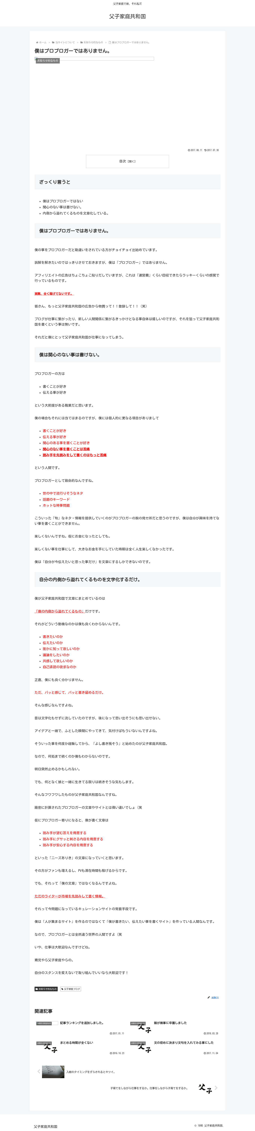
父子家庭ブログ (72, 989)
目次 (122, 161)
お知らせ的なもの (48, 989)
